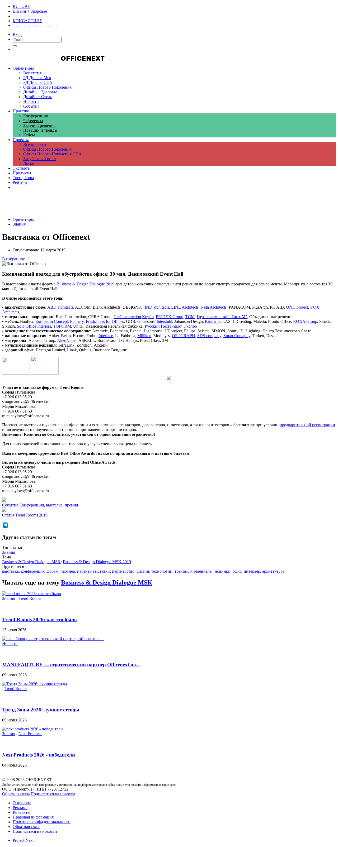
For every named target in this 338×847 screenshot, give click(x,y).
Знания (19, 224)
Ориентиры (23, 219)
